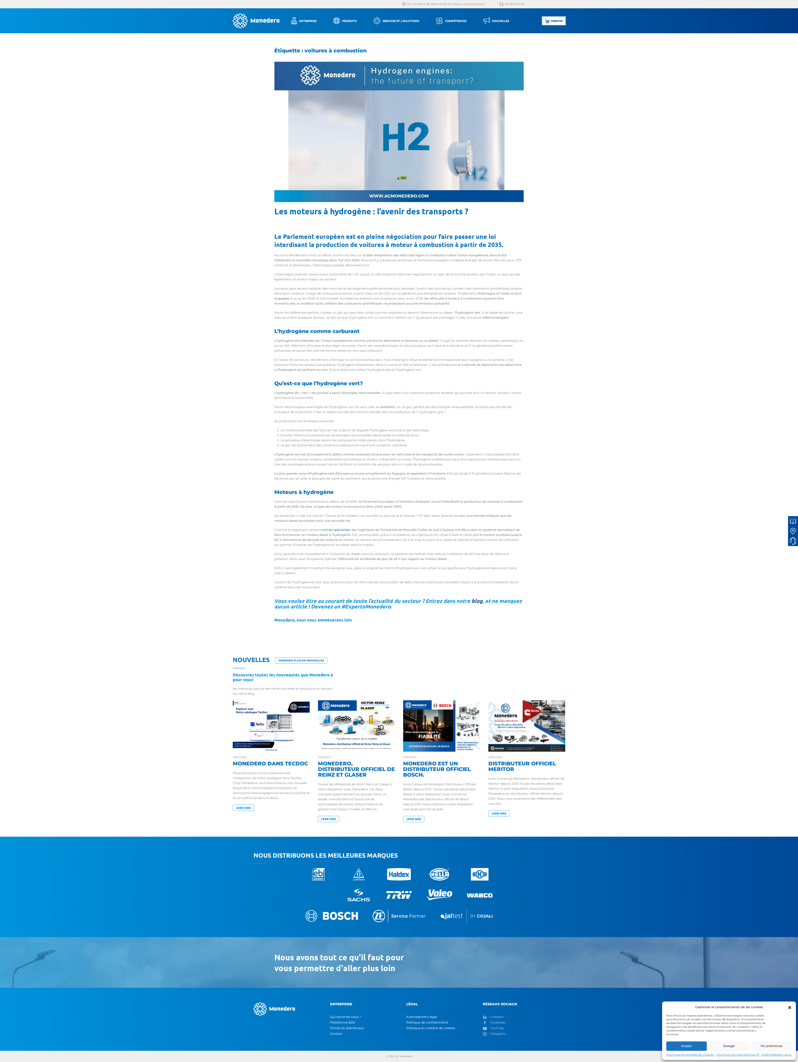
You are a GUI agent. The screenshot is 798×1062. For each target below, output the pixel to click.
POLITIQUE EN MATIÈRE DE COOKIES (690, 1054)
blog (477, 600)
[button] (790, 1007)
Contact (336, 1034)
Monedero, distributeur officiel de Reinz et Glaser (356, 769)
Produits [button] (349, 21)
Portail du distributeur (347, 1028)
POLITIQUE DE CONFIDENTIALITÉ (737, 1054)
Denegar (729, 1046)
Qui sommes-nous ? (345, 1017)
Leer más (243, 807)
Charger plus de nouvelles (301, 660)
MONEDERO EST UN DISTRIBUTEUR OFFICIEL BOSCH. (437, 769)
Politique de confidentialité (427, 1022)
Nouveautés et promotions (350, 222)
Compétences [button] (456, 21)
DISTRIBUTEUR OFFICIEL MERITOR (522, 766)
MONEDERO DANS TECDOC (270, 763)
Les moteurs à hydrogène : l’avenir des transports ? (371, 211)
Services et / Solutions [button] (401, 21)
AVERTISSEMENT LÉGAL (776, 1054)
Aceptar (686, 1046)
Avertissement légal (421, 1017)
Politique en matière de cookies (430, 1028)
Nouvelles (500, 21)
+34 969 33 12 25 (514, 4)
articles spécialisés (336, 530)
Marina (291, 222)
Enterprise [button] (307, 21)
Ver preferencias (771, 1046)
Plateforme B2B (342, 1022)
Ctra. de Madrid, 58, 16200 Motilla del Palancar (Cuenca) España (444, 4)
